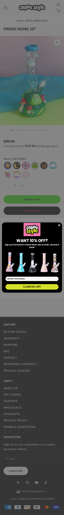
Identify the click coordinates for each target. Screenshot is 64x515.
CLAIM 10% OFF (32, 286)
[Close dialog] (59, 225)
